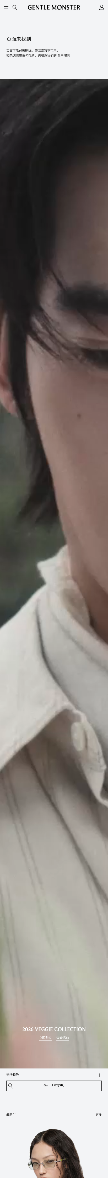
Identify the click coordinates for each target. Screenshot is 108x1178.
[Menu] (6, 7)
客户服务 (63, 55)
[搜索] (99, 1075)
